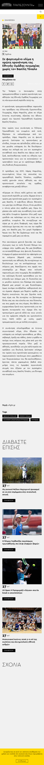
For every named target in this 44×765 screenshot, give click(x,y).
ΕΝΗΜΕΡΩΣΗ (8, 76)
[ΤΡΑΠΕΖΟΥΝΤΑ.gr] (18, 4)
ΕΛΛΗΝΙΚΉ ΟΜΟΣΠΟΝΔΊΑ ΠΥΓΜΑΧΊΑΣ (16, 419)
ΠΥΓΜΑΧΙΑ (35, 419)
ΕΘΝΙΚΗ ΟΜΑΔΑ (25, 416)
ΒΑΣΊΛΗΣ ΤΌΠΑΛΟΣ (10, 416)
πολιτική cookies (24, 756)
